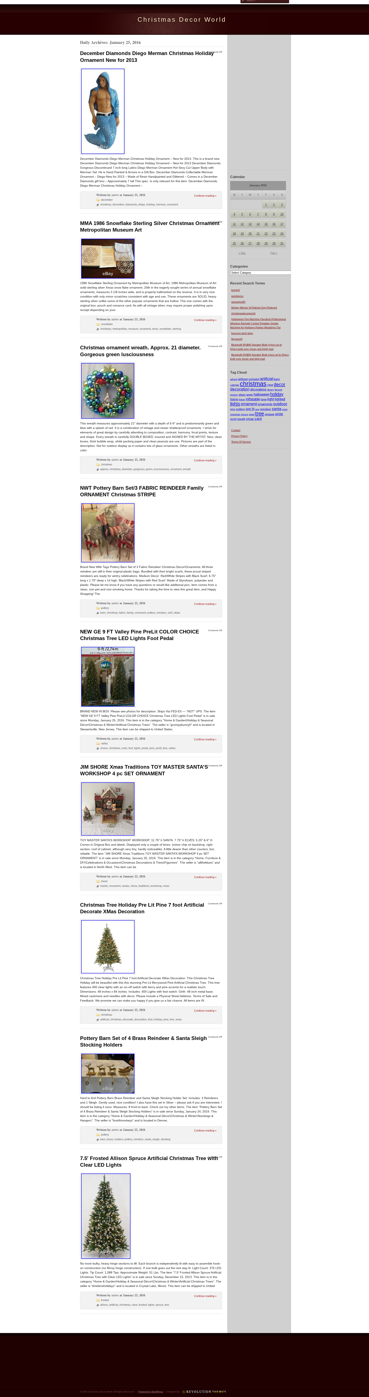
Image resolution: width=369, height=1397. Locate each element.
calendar (234, 385)
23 (273, 233)
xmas (250, 419)
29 (266, 243)
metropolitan (120, 328)
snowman (235, 414)
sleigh (156, 1139)
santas (125, 885)
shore (104, 881)
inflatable (253, 399)
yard (258, 419)
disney (270, 389)
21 (258, 233)
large (264, 399)
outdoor (280, 403)
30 (273, 243)
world (233, 419)
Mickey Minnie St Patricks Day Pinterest (254, 307)
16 (273, 224)
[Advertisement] (260, 102)
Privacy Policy (239, 436)
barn (277, 379)
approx (104, 469)
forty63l (235, 290)
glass (242, 394)
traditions (144, 885)
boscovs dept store (242, 333)
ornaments (265, 404)
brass (110, 1139)
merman (161, 204)
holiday (276, 394)
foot (131, 748)
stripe (177, 612)
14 (258, 224)
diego (141, 204)
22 (266, 233)
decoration (240, 389)
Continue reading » (205, 195)
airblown (243, 379)
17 (281, 224)
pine (232, 409)
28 (258, 243)
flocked (278, 389)
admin (115, 195)
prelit (159, 748)
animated (254, 379)
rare (257, 409)
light (270, 399)
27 (250, 243)
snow (284, 409)
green (249, 394)
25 (234, 243)
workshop (156, 885)
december (107, 199)
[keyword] (236, 339)
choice (104, 748)
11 (234, 224)
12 (242, 224)
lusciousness (161, 469)
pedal (145, 748)
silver (155, 328)
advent (233, 379)
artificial (266, 378)
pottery (240, 409)
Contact (235, 430)
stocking (165, 1139)
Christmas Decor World (182, 19)
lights (235, 403)
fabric (122, 612)
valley (104, 743)
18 (234, 233)
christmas (253, 383)
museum (133, 328)
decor (279, 384)
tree (259, 413)
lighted (280, 399)
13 (250, 224)
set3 (170, 612)
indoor (242, 399)
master (104, 885)
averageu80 (238, 302)
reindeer (265, 409)
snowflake (107, 324)
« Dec (242, 253)
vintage (269, 414)
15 (266, 224)
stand (252, 414)
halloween (261, 394)
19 (242, 233)
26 (242, 243)
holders (118, 1139)
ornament (249, 404)
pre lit (250, 409)
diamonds (131, 204)
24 (281, 233)
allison (104, 1304)
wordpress (237, 296)
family (130, 612)
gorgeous (139, 469)
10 (281, 214)
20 (250, 233)
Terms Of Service (241, 441)
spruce (244, 414)
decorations (258, 389)
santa (276, 409)
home (234, 399)
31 (281, 243)
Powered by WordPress (150, 1391)
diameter (127, 469)
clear (270, 384)
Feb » (273, 253)
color (124, 748)
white (279, 414)
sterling (177, 328)
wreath (241, 419)
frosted (105, 1300)
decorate (128, 1019)
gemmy (234, 395)
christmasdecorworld (243, 313)
